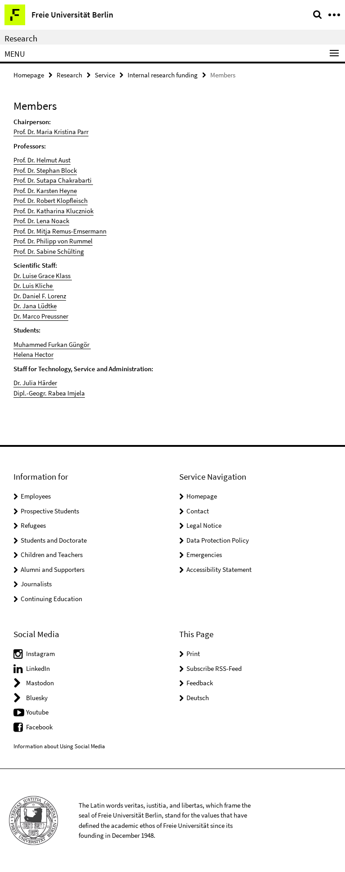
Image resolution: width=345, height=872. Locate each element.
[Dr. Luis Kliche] (53, 285)
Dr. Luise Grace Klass (42, 275)
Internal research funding (163, 75)
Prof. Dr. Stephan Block (45, 170)
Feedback (199, 683)
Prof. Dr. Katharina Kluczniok (53, 211)
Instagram (40, 653)
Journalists (36, 584)
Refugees (33, 525)
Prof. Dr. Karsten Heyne (45, 190)
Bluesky (37, 697)
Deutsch (197, 697)
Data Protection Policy (217, 540)
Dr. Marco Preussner (40, 316)
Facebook (39, 727)
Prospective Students (50, 511)
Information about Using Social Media (59, 746)
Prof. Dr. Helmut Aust (42, 160)
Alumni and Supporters (52, 569)
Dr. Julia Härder (35, 382)
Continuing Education (51, 598)
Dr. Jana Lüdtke (35, 305)
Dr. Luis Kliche (33, 285)
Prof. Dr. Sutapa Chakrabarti (53, 180)
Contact (197, 511)
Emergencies (204, 554)
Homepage (28, 75)
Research (20, 38)
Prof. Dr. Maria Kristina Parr (50, 131)
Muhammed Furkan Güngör (52, 344)
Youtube (37, 712)
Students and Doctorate (54, 540)
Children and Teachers (52, 554)
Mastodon (40, 683)
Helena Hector (33, 354)
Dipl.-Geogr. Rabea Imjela (49, 393)
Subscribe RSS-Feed (214, 668)
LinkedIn (38, 668)
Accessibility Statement (219, 569)
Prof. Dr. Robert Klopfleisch (50, 200)
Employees (36, 496)
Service (105, 75)
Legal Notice (203, 525)
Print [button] (193, 653)
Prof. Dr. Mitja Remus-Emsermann (59, 231)
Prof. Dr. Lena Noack (41, 220)
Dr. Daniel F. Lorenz (39, 296)
